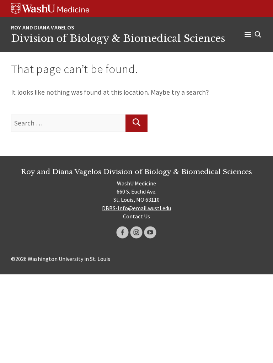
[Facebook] (122, 232)
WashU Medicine (136, 183)
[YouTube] (150, 232)
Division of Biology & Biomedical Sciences (118, 38)
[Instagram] (136, 232)
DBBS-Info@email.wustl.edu (136, 208)
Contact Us (136, 216)
